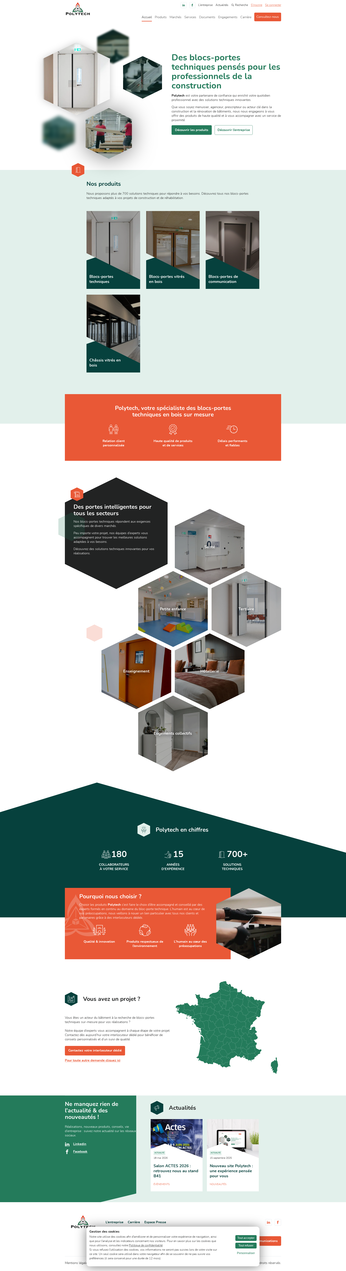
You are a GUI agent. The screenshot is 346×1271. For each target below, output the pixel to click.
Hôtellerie (209, 671)
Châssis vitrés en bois (105, 362)
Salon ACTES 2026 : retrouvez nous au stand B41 (176, 1171)
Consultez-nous (267, 17)
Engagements (228, 17)
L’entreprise (205, 5)
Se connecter (273, 5)
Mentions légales (77, 1263)
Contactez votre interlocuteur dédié (95, 1050)
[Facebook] (192, 5)
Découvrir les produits (191, 130)
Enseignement (136, 671)
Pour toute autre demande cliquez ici (92, 1060)
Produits (161, 17)
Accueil (147, 17)
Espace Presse (155, 1222)
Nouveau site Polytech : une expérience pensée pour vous (231, 1171)
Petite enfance (173, 609)
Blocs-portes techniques (101, 279)
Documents (207, 17)
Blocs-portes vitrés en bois (167, 279)
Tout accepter (245, 1237)
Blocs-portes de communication (223, 279)
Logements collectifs (173, 733)
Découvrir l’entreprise (234, 130)
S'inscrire (256, 5)
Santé (209, 547)
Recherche (241, 5)
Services (190, 17)
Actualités (222, 5)
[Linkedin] (184, 5)
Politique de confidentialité (146, 1245)
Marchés (175, 17)
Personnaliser (246, 1253)
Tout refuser (245, 1245)
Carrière (245, 17)
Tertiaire (246, 609)
